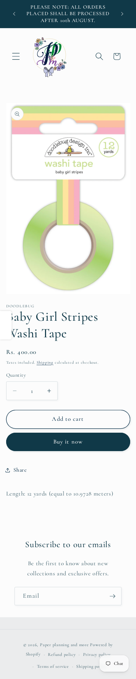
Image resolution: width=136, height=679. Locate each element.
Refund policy (61, 654)
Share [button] (20, 470)
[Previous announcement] (14, 14)
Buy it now (68, 441)
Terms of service (53, 666)
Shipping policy (91, 666)
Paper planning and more (64, 644)
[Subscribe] (112, 596)
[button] (16, 56)
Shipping (45, 362)
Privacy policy (97, 654)
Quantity (16, 375)
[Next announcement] (122, 14)
